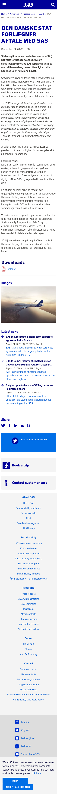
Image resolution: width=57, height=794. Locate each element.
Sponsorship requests (28, 624)
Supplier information (28, 684)
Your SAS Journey (28, 654)
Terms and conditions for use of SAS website (28, 694)
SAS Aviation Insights (28, 598)
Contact (28, 663)
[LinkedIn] (16, 426)
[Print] (28, 426)
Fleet (28, 518)
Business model (28, 513)
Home (3, 14)
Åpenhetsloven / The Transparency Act (28, 578)
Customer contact (28, 669)
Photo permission (28, 618)
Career (28, 638)
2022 (41, 14)
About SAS (28, 497)
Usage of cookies (28, 689)
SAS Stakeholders (28, 548)
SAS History (28, 528)
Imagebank (28, 608)
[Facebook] (9, 426)
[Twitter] (3, 426)
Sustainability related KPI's (28, 558)
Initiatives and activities (28, 568)
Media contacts (28, 613)
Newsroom (14, 14)
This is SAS (28, 503)
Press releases (29, 14)
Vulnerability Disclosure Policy (28, 699)
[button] (4, 4)
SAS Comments (28, 603)
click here (36, 773)
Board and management (28, 523)
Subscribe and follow (28, 629)
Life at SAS (28, 644)
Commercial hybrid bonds (28, 508)
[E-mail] (22, 426)
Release (11, 269)
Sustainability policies (28, 553)
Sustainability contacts (28, 573)
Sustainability (28, 537)
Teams (28, 649)
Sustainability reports (28, 563)
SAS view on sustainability (28, 543)
